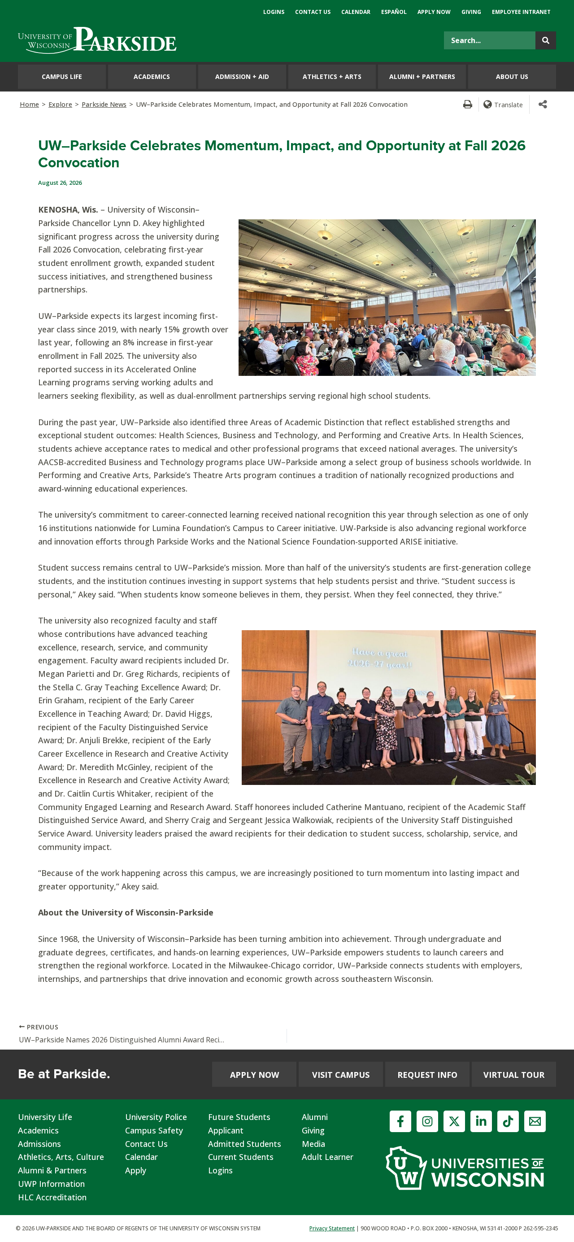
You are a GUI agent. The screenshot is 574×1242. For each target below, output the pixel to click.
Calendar (141, 1156)
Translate (508, 104)
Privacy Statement (332, 1228)
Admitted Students (244, 1143)
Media (313, 1143)
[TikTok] (508, 1121)
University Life (45, 1116)
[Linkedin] (481, 1121)
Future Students (239, 1116)
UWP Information (51, 1183)
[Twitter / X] (454, 1121)
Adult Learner (327, 1156)
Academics (38, 1130)
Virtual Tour (513, 1074)
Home (29, 104)
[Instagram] (427, 1121)
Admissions (39, 1143)
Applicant (226, 1130)
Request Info (427, 1074)
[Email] (535, 1121)
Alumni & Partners (52, 1170)
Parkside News (104, 104)
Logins (220, 1170)
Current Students (241, 1156)
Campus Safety (154, 1130)
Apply (135, 1170)
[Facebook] (400, 1121)
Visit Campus (341, 1074)
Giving (313, 1130)
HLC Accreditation (52, 1197)
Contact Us (146, 1143)
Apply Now (254, 1074)
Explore (60, 104)
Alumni (315, 1116)
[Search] (545, 40)
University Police (156, 1116)
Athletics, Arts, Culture (61, 1156)
